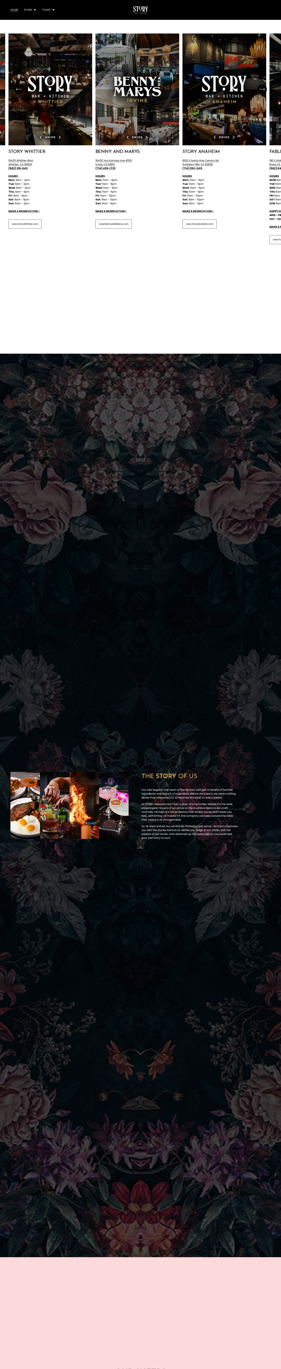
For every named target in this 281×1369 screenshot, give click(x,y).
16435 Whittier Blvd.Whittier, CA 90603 (20, 162)
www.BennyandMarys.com (113, 224)
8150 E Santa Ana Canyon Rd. (200, 160)
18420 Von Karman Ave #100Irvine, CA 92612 (113, 162)
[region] (140, 138)
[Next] (262, 89)
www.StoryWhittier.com (25, 224)
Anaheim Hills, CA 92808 (197, 164)
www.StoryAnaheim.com (199, 224)
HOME (14, 10)
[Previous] (19, 89)
